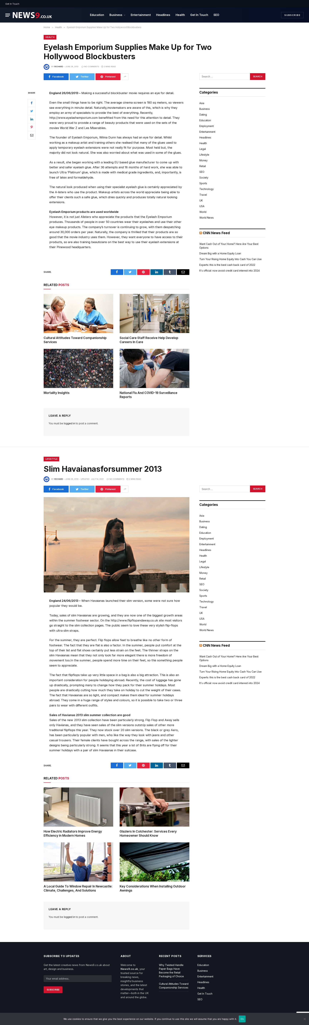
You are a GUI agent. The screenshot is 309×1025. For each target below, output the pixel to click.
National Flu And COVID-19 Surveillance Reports (148, 395)
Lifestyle (204, 154)
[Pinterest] (32, 127)
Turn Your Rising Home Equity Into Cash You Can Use (230, 259)
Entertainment (141, 15)
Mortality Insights (57, 393)
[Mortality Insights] (78, 368)
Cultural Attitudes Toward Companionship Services (75, 340)
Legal (202, 148)
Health (180, 15)
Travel (203, 194)
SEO (216, 15)
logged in (69, 423)
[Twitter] (32, 111)
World (202, 211)
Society (203, 177)
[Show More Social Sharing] (125, 76)
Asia (201, 103)
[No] (304, 1019)
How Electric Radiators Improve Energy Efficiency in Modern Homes (73, 833)
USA (201, 206)
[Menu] (7, 15)
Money (203, 160)
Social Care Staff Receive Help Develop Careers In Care (149, 340)
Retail (202, 166)
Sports (203, 183)
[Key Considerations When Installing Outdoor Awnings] (154, 862)
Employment (206, 126)
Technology (206, 189)
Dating (203, 114)
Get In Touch (12, 3)
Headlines (163, 15)
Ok (242, 1018)
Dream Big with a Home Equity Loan (220, 253)
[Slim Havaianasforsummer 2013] (116, 544)
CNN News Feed (216, 233)
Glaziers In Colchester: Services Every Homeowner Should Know (148, 833)
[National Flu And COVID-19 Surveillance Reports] (154, 368)
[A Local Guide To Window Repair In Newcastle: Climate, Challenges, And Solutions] (78, 862)
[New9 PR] (32, 15)
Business (115, 15)
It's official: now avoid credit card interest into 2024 (229, 270)
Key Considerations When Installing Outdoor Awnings (153, 888)
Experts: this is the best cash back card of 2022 (227, 264)
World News (206, 217)
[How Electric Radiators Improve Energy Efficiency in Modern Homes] (78, 807)
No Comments (91, 66)
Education (97, 15)
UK (201, 200)
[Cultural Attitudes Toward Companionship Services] (78, 313)
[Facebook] (32, 103)
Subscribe (292, 15)
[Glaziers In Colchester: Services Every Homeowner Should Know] (154, 807)
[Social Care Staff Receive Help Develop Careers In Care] (154, 313)
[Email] (32, 135)
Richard (58, 66)
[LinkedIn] (32, 119)
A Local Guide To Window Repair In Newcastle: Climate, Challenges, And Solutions (78, 888)
